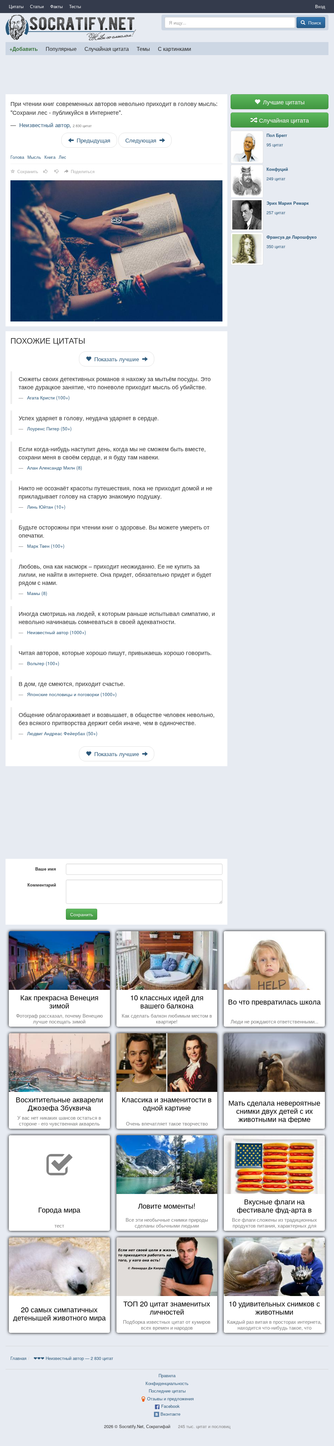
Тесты (75, 6)
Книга (49, 157)
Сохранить (81, 914)
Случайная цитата (106, 48)
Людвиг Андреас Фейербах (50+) (62, 733)
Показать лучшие (117, 359)
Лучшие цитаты (283, 101)
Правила (167, 1375)
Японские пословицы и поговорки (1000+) (72, 694)
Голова (17, 157)
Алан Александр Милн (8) (54, 467)
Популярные (61, 48)
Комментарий (41, 885)
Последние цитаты (167, 1391)
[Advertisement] (167, 74)
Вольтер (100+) (43, 663)
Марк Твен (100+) (46, 546)
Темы (143, 48)
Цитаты (16, 6)
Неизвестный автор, (55, 125)
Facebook (170, 1406)
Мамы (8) (37, 593)
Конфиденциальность (167, 1383)
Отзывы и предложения (170, 1398)
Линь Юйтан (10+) (46, 506)
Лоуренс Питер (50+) (49, 428)
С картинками (174, 48)
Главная (18, 1358)
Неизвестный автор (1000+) (56, 632)
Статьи (37, 6)
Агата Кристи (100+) (48, 397)
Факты (56, 6)
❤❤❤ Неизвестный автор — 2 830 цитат (73, 1358)
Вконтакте (170, 1414)
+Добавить (23, 48)
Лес (62, 157)
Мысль (34, 157)
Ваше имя (45, 869)
